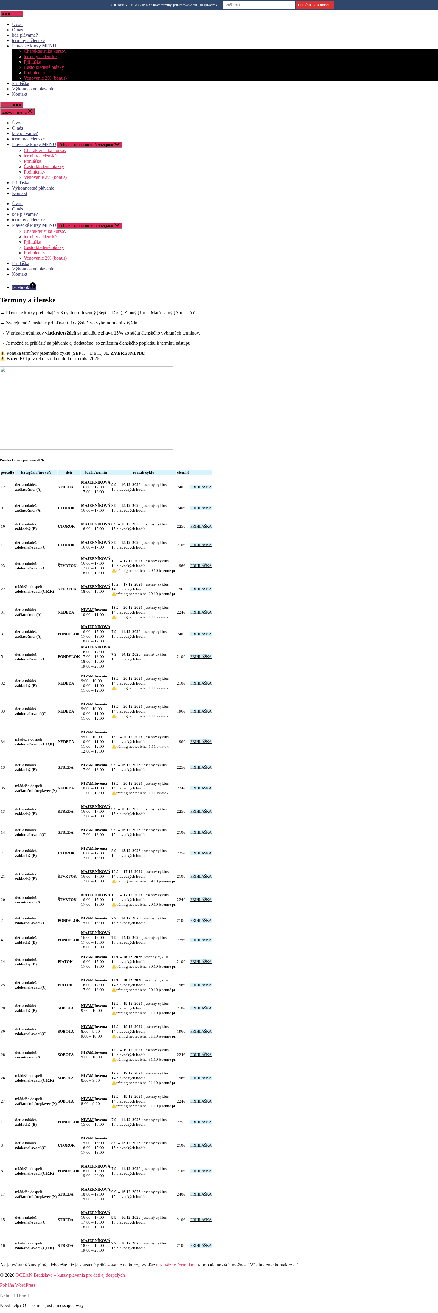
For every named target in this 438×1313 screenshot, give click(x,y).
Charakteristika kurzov (45, 51)
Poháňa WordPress (17, 1285)
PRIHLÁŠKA (201, 487)
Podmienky (34, 72)
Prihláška (32, 61)
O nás (17, 29)
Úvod (17, 24)
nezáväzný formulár (174, 1264)
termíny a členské (28, 40)
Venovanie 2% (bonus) (45, 77)
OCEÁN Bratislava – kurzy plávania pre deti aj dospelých (70, 1275)
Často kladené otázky (44, 67)
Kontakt (19, 94)
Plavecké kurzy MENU (34, 45)
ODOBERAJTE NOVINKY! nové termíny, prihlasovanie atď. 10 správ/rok (163, 5)
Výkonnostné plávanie (33, 88)
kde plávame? (25, 35)
